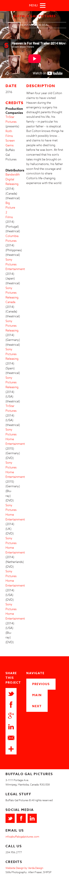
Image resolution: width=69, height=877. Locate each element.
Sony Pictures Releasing (12, 326)
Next (37, 706)
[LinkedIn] (32, 818)
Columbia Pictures (12, 238)
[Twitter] (10, 818)
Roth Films (9, 133)
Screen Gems (10, 143)
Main (37, 695)
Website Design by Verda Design (24, 868)
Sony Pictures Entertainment (15, 264)
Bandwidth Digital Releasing (13, 179)
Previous (41, 684)
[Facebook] (21, 818)
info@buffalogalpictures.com (22, 836)
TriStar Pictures (11, 119)
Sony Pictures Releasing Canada (12, 295)
